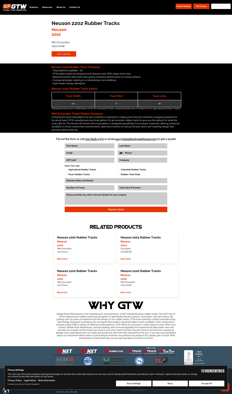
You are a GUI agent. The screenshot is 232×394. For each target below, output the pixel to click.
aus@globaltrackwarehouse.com (136, 139)
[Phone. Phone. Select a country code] (121, 153)
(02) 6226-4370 (94, 139)
